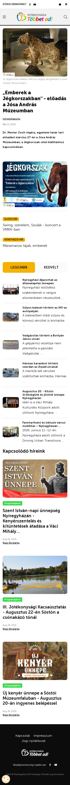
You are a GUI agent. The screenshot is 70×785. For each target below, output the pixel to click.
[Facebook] (30, 5)
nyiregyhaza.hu (11, 119)
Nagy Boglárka (11, 543)
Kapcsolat (22, 736)
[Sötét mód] (66, 4)
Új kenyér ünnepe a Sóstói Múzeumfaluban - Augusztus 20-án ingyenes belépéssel (32, 698)
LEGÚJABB (18, 267)
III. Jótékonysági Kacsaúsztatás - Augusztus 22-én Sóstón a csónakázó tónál (34, 612)
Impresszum (43, 736)
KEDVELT (51, 267)
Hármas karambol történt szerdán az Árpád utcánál (40, 365)
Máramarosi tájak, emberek (25, 245)
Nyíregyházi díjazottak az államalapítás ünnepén (39, 281)
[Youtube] (34, 5)
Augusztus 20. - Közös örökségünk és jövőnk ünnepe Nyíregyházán (43, 395)
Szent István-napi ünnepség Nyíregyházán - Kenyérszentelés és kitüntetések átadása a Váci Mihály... (31, 521)
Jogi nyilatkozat (34, 741)
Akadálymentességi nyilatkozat (29, 765)
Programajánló (12, 503)
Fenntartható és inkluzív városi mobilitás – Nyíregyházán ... (43, 424)
